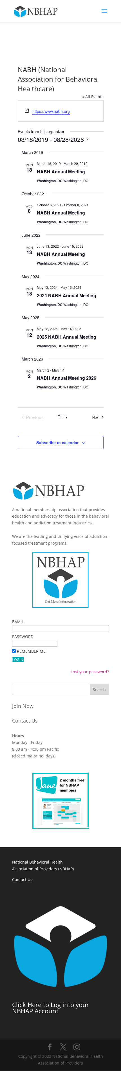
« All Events (93, 96)
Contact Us (25, 720)
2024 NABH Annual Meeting (66, 295)
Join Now (22, 706)
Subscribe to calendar (57, 442)
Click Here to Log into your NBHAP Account (50, 1007)
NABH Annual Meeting (61, 171)
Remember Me (31, 651)
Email (18, 621)
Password (22, 636)
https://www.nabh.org (51, 111)
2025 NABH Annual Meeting (66, 337)
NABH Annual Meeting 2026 (66, 378)
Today (62, 416)
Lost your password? (90, 671)
